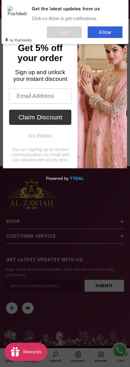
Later (78, 30)
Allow (109, 30)
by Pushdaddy (21, 36)
